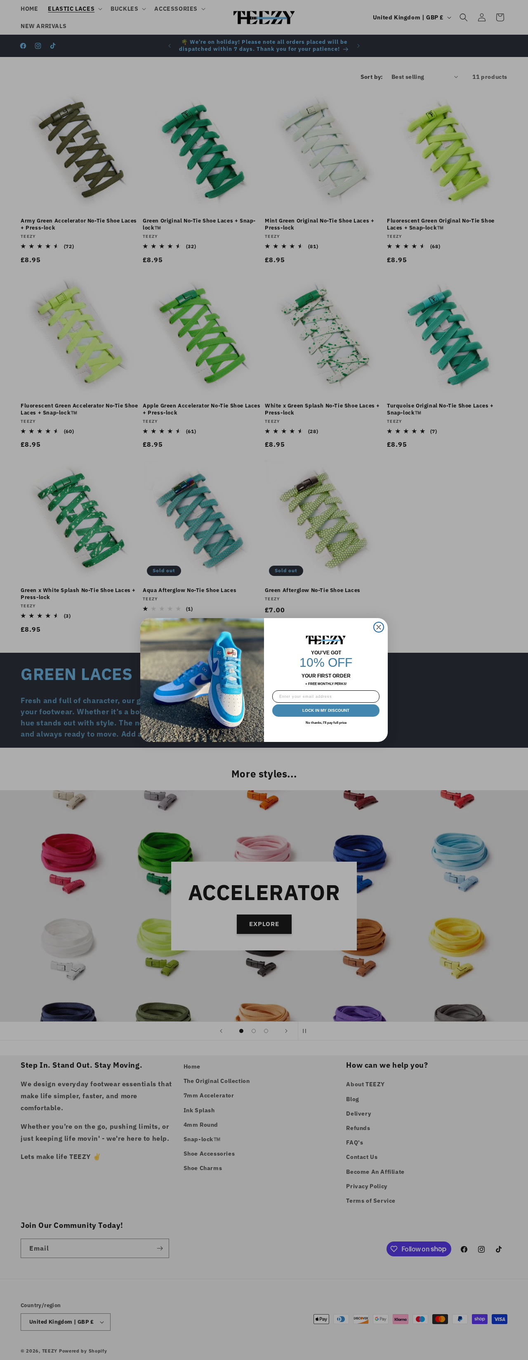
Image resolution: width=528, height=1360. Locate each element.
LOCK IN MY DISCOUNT (325, 710)
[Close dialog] (379, 627)
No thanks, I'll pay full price (326, 723)
